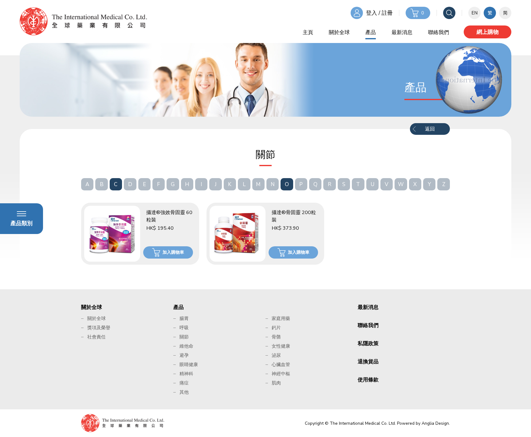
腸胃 (184, 318)
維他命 (186, 346)
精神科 (186, 374)
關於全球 (339, 32)
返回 (430, 129)
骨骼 (276, 337)
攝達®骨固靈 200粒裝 (294, 216)
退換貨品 (368, 361)
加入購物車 (173, 252)
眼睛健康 (188, 364)
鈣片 (276, 328)
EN (474, 13)
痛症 (184, 383)
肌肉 (276, 383)
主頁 (308, 32)
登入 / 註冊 (379, 13)
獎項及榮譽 (98, 328)
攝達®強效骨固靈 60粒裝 (169, 216)
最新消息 (401, 32)
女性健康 (281, 346)
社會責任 (96, 337)
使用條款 (368, 379)
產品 (370, 32)
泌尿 (276, 355)
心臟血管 (281, 364)
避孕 (184, 355)
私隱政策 (368, 343)
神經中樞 (281, 374)
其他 (184, 392)
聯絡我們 (438, 32)
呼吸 (184, 328)
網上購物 (488, 32)
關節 (184, 337)
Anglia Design (435, 423)
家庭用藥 (281, 318)
